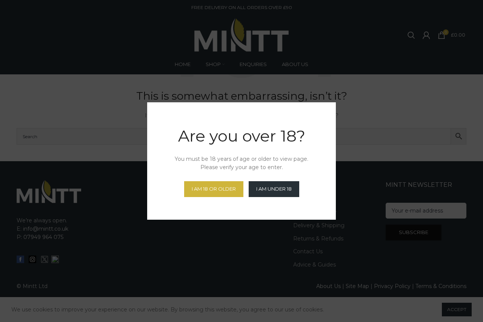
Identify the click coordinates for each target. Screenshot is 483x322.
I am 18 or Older (214, 189)
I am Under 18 (274, 189)
